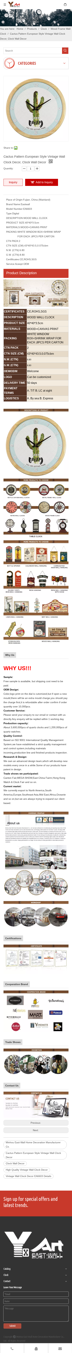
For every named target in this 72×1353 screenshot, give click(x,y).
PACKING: (11, 231)
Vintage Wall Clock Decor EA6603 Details (28, 1176)
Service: (10, 264)
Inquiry (13, 182)
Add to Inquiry (44, 182)
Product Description (21, 273)
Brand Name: (13, 204)
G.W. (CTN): (13, 254)
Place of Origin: (14, 199)
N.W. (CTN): (13, 250)
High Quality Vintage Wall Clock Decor (27, 1169)
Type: (9, 213)
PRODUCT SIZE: (15, 222)
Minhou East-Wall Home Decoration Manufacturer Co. (33, 1144)
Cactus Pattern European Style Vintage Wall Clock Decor (33, 1155)
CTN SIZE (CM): (15, 245)
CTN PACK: (12, 241)
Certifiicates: (13, 259)
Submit (12, 1325)
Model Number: (14, 208)
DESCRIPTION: (14, 218)
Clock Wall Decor (15, 1163)
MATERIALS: (13, 227)
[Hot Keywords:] (65, 50)
